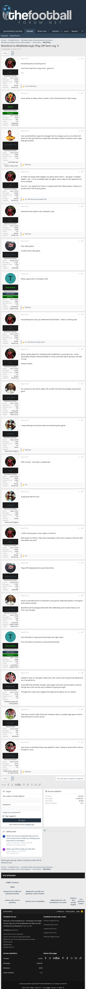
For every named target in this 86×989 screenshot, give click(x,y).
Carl (81, 803)
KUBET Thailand (12, 882)
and (30, 86)
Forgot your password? (11, 812)
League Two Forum (50, 933)
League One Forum (50, 929)
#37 (82, 274)
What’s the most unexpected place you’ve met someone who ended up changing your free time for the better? (23, 838)
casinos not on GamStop (34, 901)
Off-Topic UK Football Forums (16, 845)
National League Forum (51, 937)
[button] (48, 31)
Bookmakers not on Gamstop (13, 934)
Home (16, 447)
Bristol (16, 86)
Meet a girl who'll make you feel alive (20, 849)
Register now (29, 824)
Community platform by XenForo (37, 983)
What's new (41, 31)
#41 (82, 420)
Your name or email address (13, 796)
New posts (4, 36)
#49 (82, 709)
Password (6, 804)
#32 (82, 93)
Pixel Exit (64, 983)
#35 (82, 206)
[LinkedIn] (16, 785)
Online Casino (8, 942)
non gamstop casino (81, 901)
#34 (82, 172)
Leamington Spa (13, 162)
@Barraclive (14, 414)
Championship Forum (51, 925)
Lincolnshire (14, 307)
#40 (82, 384)
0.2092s (48, 987)
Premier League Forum (51, 921)
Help (78, 911)
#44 (82, 528)
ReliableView (7, 945)
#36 (82, 241)
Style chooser (7, 911)
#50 (82, 742)
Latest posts (11, 831)
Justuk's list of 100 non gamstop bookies (16, 937)
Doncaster (15, 411)
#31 (82, 59)
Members (56, 31)
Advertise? (14, 930)
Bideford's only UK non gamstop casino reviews (19, 939)
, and (36, 199)
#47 (82, 632)
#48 (82, 673)
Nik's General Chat (12, 853)
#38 (82, 314)
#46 (82, 596)
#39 (82, 349)
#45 (82, 563)
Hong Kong (14, 123)
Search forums (15, 36)
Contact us (60, 911)
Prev (5, 53)
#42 (82, 457)
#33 (82, 131)
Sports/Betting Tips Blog (12, 31)
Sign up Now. (27, 926)
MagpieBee (6, 49)
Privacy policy (70, 911)
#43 (82, 492)
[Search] (82, 31)
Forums (30, 31)
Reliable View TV (8, 947)
